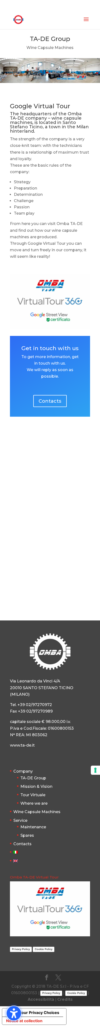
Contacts (50, 401)
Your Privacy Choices (39, 1012)
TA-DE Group (33, 778)
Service (20, 820)
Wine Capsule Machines (36, 811)
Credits (65, 999)
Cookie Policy (43, 949)
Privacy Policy (21, 949)
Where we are (34, 803)
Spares (27, 835)
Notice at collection (24, 1020)
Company (23, 771)
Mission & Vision (36, 786)
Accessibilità (41, 999)
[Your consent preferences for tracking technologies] (95, 770)
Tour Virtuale (32, 795)
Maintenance (33, 827)
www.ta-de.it (22, 745)
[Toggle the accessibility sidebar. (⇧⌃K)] (14, 1013)
